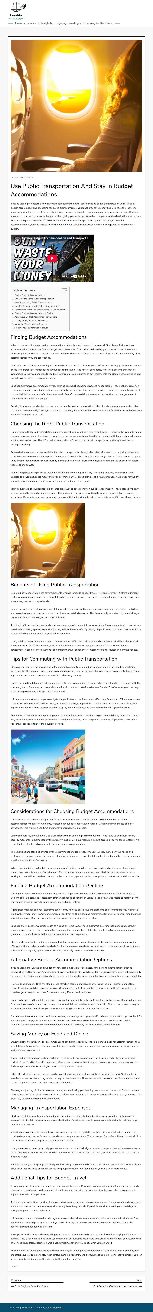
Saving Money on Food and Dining (30, 320)
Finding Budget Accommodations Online (33, 313)
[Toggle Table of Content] (63, 290)
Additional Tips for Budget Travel (32, 327)
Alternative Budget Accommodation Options (35, 316)
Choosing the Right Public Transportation (34, 298)
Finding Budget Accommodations (30, 295)
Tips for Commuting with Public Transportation (36, 306)
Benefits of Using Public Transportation (33, 302)
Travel (15, 1266)
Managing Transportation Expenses (31, 324)
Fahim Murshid (54, 1307)
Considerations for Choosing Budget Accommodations (40, 309)
